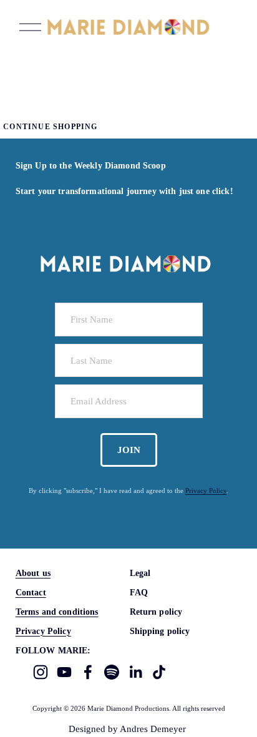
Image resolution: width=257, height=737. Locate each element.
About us (33, 573)
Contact (31, 592)
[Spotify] (111, 672)
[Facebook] (87, 672)
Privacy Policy (205, 490)
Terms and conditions (57, 612)
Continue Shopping (50, 126)
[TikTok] (159, 672)
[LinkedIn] (135, 672)
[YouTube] (64, 672)
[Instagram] (40, 672)
